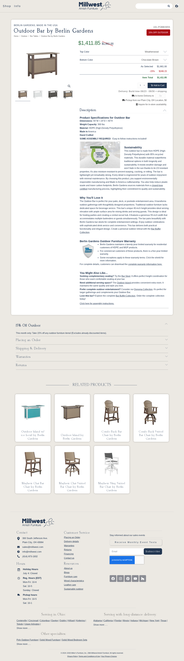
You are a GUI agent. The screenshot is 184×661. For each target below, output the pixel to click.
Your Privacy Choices (109, 656)
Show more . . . (24, 628)
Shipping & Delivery (31, 349)
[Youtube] (135, 578)
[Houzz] (142, 578)
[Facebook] (113, 578)
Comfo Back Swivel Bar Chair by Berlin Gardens (151, 435)
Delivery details (71, 541)
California (108, 620)
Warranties (23, 357)
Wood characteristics (74, 581)
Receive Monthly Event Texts (136, 542)
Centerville (22, 620)
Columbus (45, 620)
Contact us (69, 558)
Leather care (70, 585)
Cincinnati (33, 620)
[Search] (169, 6)
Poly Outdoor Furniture (27, 640)
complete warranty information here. (145, 264)
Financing (69, 554)
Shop (7, 6)
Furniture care (70, 576)
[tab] (54, 628)
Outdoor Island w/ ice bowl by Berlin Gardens (33, 435)
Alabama (97, 620)
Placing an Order (28, 340)
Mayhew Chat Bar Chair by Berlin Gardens (33, 487)
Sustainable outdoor (73, 589)
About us (68, 568)
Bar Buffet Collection (125, 296)
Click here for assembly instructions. (97, 303)
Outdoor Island (124, 283)
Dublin (63, 620)
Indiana (134, 620)
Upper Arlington (32, 624)
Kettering (80, 620)
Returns (21, 365)
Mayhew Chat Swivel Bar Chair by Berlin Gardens (72, 487)
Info (17, 6)
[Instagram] (120, 578)
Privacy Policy (72, 656)
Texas (163, 620)
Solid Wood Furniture (50, 640)
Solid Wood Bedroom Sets (74, 640)
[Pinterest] (127, 578)
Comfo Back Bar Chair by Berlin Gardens (112, 435)
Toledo (20, 624)
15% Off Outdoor (28, 326)
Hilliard (71, 620)
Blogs (67, 572)
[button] (157, 85)
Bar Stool (125, 276)
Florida (117, 620)
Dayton (54, 620)
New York (154, 620)
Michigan (143, 620)
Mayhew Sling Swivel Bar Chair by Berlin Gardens (111, 487)
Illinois (126, 620)
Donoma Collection (143, 289)
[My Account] (176, 6)
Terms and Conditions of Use (89, 656)
